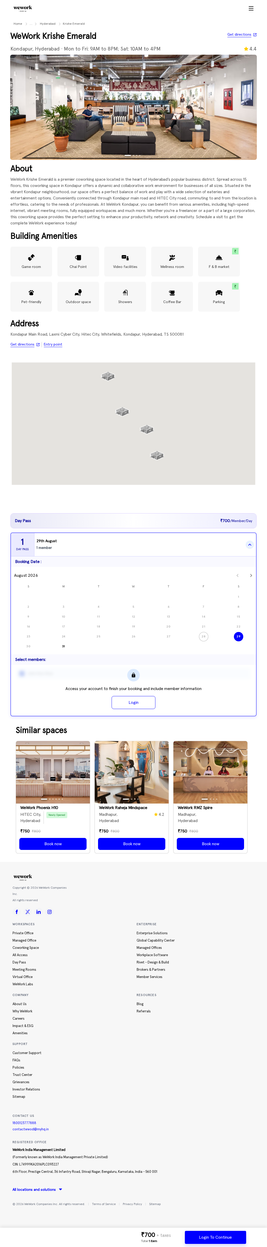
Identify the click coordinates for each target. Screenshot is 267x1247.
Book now (53, 844)
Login (133, 702)
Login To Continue (215, 1237)
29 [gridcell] (238, 636)
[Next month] (251, 575)
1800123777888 (24, 1123)
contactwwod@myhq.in (31, 1129)
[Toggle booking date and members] (250, 545)
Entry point (53, 344)
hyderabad (48, 24)
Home (18, 24)
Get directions (239, 34)
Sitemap (155, 1204)
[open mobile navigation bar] (251, 8)
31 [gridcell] (63, 646)
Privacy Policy (132, 1204)
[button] (108, 374)
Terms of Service (104, 1204)
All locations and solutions (34, 1190)
